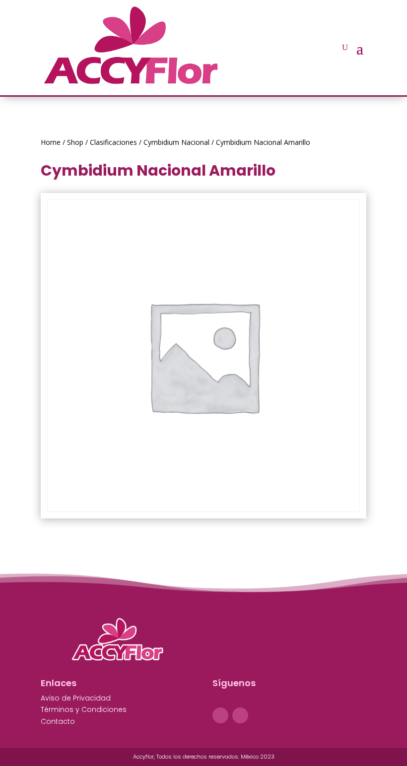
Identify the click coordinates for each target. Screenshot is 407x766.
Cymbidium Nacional (176, 142)
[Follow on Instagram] (240, 715)
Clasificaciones (113, 142)
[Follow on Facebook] (220, 715)
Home (51, 142)
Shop (75, 142)
